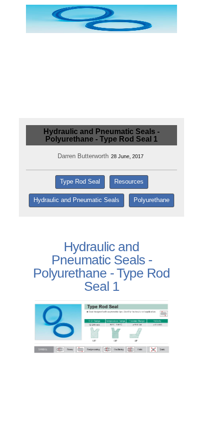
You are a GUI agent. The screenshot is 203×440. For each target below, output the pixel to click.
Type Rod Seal (80, 181)
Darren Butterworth (83, 156)
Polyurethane (151, 199)
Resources (129, 181)
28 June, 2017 (127, 156)
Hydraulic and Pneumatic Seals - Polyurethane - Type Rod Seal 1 (101, 135)
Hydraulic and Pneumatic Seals (76, 199)
